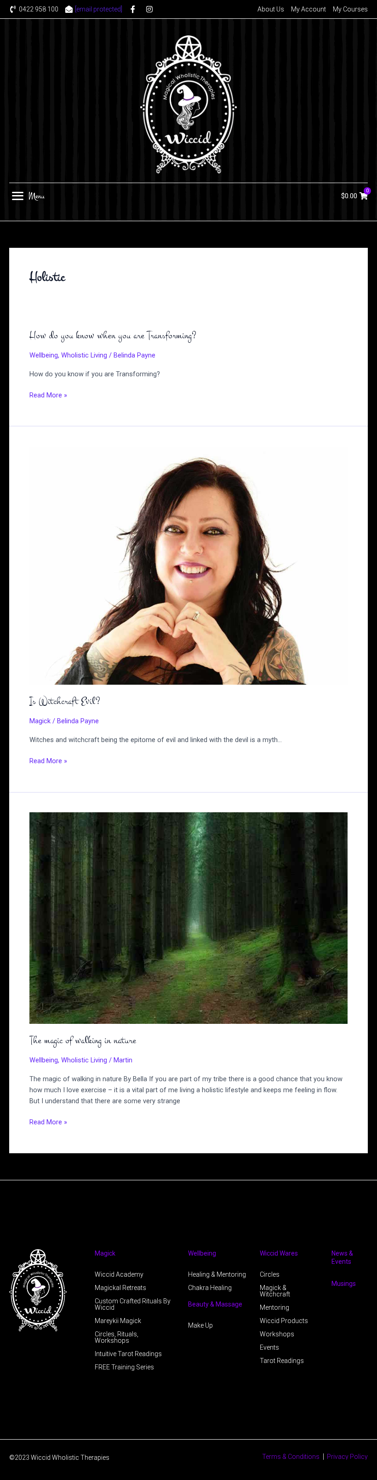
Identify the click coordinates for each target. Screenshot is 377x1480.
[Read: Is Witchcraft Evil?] (188, 565)
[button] (28, 196)
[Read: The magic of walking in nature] (188, 918)
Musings (343, 1283)
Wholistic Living (84, 355)
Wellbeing (43, 355)
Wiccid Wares (279, 1253)
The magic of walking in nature (82, 1040)
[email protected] (98, 9)
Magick (40, 721)
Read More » (48, 395)
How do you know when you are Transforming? (112, 336)
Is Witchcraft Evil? (64, 701)
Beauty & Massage (215, 1304)
